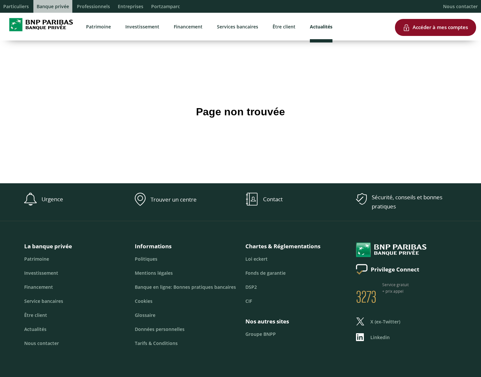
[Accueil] (39, 32)
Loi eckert (256, 259)
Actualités (321, 27)
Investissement (142, 27)
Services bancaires (237, 27)
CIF (248, 301)
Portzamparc (165, 6)
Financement (188, 27)
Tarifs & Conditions (156, 343)
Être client (284, 27)
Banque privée (53, 6)
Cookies (143, 301)
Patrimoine (98, 27)
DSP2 (251, 287)
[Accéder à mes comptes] (435, 16)
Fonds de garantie (265, 273)
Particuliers (16, 6)
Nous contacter (460, 6)
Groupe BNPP (260, 334)
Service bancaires (43, 301)
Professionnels (93, 6)
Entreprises (130, 6)
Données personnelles (160, 329)
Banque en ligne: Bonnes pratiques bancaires (185, 287)
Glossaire (145, 315)
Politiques (146, 259)
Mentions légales (154, 273)
